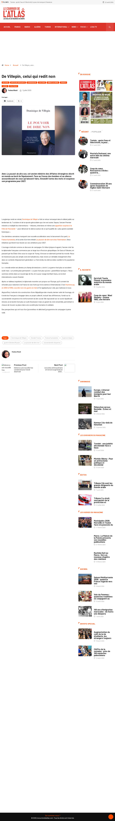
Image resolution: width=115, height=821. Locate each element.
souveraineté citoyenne (52, 343)
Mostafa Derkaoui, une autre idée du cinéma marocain (100, 155)
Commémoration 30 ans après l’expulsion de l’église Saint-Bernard (101, 185)
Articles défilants (18, 82)
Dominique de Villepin (30, 219)
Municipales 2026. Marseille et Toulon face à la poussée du (103, 522)
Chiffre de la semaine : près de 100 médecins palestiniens (102, 652)
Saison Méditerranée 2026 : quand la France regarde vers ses (103, 580)
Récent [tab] (85, 132)
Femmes (96, 456)
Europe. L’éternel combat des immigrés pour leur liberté (102, 393)
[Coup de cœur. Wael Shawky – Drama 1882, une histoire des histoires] (85, 297)
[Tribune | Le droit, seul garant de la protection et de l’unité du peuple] (85, 500)
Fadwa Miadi (13, 90)
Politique (13, 86)
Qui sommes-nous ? (52, 816)
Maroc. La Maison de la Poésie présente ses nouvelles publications (103, 539)
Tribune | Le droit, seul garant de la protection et (102, 500)
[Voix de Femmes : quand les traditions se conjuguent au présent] (85, 596)
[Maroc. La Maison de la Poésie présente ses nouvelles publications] (85, 537)
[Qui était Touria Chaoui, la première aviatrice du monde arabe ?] (85, 280)
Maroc (27, 27)
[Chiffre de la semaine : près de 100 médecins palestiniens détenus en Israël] (85, 651)
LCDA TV (93, 27)
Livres (5, 86)
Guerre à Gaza (67, 338)
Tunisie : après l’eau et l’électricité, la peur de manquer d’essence (31, 2)
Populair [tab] (96, 132)
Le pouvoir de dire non (32, 343)
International (61, 27)
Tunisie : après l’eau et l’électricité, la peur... (100, 141)
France (17, 27)
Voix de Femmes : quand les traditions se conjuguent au (103, 596)
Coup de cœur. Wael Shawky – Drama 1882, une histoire (103, 297)
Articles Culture (100, 276)
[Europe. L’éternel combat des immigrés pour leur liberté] (85, 391)
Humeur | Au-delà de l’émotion (103, 423)
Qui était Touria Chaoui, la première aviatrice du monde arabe (103, 281)
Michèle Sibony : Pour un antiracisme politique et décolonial (103, 461)
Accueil (7, 27)
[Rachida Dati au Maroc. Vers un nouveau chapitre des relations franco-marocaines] (85, 554)
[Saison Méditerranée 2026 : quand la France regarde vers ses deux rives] (85, 579)
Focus (83, 27)
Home (7, 65)
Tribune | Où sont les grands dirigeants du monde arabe (103, 485)
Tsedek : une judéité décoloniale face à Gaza (103, 445)
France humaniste (51, 338)
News (74, 27)
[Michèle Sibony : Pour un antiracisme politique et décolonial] (85, 460)
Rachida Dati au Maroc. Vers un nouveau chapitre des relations (102, 556)
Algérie (37, 27)
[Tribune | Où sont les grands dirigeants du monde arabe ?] (85, 485)
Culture (42, 82)
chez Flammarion (51, 240)
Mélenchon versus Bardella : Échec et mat (102, 409)
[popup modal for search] (109, 27)
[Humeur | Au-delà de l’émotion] (85, 424)
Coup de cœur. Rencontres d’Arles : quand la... (99, 170)
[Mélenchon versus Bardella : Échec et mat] (85, 408)
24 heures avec (99, 550)
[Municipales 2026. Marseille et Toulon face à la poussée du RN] (85, 522)
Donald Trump (36, 338)
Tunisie (48, 27)
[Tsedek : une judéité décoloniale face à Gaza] (85, 445)
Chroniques (32, 82)
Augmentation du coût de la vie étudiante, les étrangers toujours (102, 635)
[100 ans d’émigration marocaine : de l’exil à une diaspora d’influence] (85, 611)
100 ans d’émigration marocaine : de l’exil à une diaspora (103, 611)
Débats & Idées (53, 82)
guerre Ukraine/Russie (12, 343)
